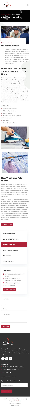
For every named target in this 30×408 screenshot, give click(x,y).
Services (8, 14)
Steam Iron (7, 256)
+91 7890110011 (8, 372)
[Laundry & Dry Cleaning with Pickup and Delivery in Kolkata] (7, 5)
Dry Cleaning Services (10, 239)
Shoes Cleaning (8, 261)
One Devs (18, 401)
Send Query (5, 326)
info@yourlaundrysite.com (12, 283)
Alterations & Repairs (10, 250)
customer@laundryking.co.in (10, 369)
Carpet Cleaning (9, 245)
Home (3, 14)
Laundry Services (9, 233)
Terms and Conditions (15, 403)
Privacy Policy (15, 405)
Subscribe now (6, 391)
